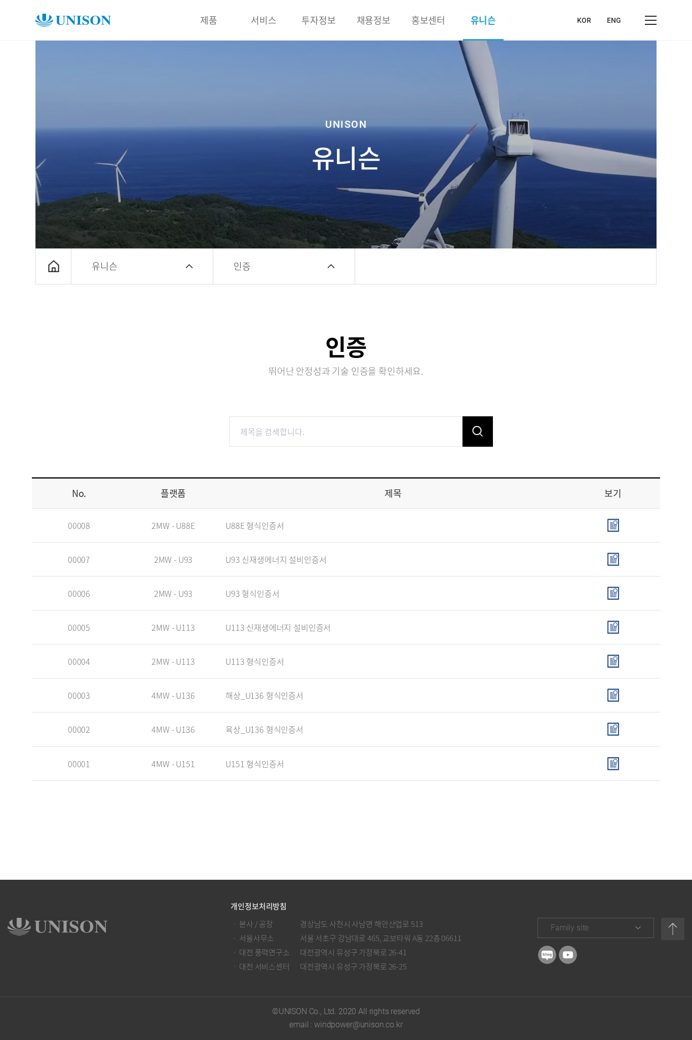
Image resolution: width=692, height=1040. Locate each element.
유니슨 (483, 20)
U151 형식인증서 (254, 764)
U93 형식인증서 (252, 593)
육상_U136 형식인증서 (264, 729)
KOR (584, 20)
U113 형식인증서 (254, 661)
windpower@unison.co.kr (358, 1024)
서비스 (263, 20)
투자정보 (318, 20)
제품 (208, 20)
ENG (614, 20)
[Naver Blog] (547, 955)
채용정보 (374, 20)
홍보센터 (428, 20)
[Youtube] (568, 955)
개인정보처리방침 (258, 906)
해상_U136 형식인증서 (264, 695)
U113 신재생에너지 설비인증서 (278, 627)
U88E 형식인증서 (254, 525)
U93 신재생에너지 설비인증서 (275, 559)
